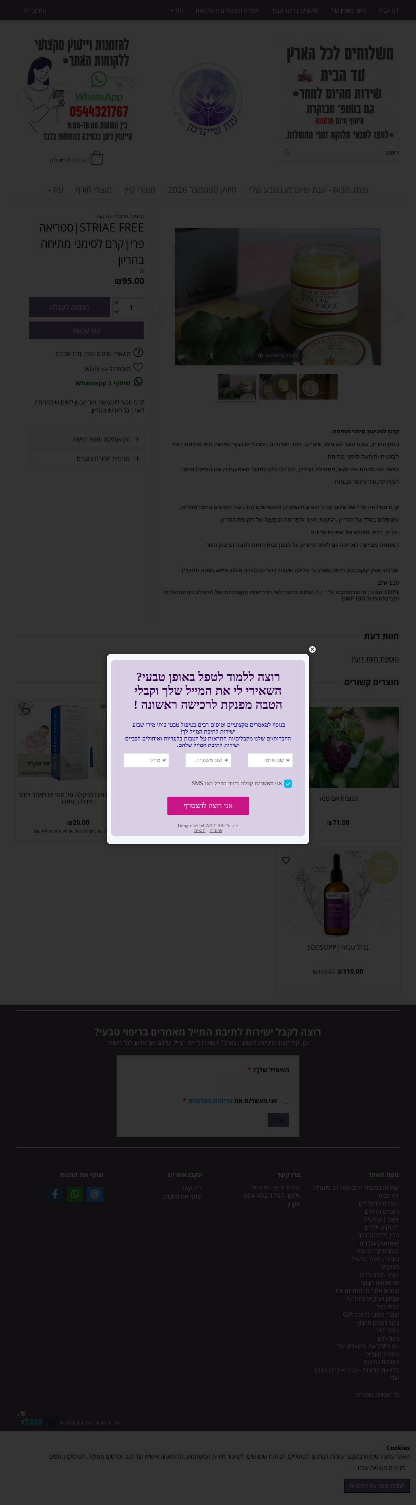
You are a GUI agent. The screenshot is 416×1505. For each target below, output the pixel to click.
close (312, 649)
